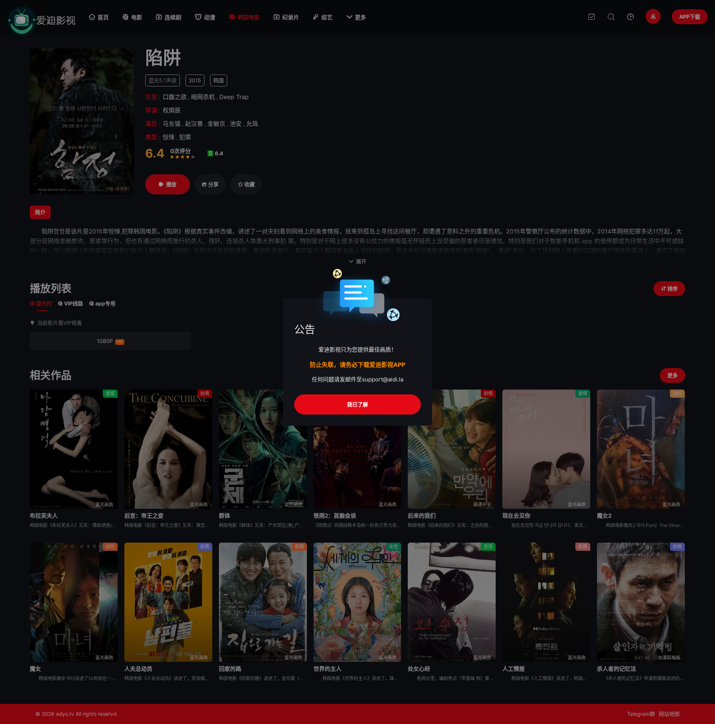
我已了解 (357, 404)
